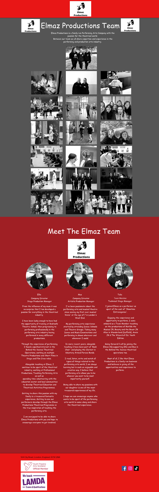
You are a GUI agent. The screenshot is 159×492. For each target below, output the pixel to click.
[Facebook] (124, 468)
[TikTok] (136, 468)
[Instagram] (130, 468)
